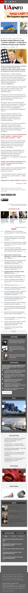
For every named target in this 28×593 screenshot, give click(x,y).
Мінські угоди (9, 194)
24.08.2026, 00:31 (8, 456)
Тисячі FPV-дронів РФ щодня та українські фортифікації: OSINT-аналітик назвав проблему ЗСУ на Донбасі (15, 293)
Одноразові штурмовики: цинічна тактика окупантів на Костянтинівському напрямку (17, 507)
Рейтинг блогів (16, 579)
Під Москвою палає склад (11, 285)
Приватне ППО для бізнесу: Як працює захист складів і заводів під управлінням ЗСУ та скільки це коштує (17, 348)
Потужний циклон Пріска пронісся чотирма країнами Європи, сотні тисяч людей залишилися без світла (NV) (14, 459)
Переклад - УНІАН (21, 183)
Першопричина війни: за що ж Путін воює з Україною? (17, 513)
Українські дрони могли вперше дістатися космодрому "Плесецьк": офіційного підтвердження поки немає (15, 262)
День (6, 536)
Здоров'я (8, 578)
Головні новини (9, 574)
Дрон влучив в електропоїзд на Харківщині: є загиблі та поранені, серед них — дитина (15, 256)
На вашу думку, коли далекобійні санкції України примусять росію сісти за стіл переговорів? (13, 367)
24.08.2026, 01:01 (8, 450)
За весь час (22, 536)
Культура (11, 576)
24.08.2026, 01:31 (8, 446)
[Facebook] (8, 2)
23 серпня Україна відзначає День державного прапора (8, 31)
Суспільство (19, 574)
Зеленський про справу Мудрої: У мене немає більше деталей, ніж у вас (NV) (15, 449)
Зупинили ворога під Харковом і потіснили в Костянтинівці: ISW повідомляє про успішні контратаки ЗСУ (15, 298)
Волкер (2, 194)
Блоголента (10, 579)
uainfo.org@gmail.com (20, 588)
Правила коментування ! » (21, 227)
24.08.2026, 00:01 (8, 462)
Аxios (14, 82)
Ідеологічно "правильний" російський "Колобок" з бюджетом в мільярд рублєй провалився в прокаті (17, 521)
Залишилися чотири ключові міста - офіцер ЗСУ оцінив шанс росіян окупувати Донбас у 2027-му (15, 244)
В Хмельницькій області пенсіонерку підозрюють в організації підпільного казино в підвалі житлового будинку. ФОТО (14, 414)
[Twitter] (10, 2)
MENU (2, 1)
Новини (13, 229)
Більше (14, 331)
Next (26, 28)
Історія (18, 576)
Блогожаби (14, 466)
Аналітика (14, 337)
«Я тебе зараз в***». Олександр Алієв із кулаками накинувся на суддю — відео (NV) (14, 444)
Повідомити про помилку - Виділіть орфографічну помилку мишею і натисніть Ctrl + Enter (13, 189)
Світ (8, 576)
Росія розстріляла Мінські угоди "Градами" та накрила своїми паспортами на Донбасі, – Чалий (14, 136)
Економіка (4, 576)
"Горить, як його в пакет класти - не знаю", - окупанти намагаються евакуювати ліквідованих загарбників (15, 323)
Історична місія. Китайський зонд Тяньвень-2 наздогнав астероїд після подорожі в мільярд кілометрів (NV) (15, 440)
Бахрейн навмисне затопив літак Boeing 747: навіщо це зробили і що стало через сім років (14, 238)
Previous (1, 28)
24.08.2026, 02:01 (8, 442)
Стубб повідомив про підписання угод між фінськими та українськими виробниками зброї (15, 308)
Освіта (21, 576)
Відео (18, 578)
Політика (14, 574)
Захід (14, 194)
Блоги (14, 503)
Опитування (14, 362)
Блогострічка (14, 435)
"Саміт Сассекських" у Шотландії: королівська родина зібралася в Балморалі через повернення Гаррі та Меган (15, 249)
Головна (4, 574)
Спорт (12, 578)
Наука (15, 576)
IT (5, 578)
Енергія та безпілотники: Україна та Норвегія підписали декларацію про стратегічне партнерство (13, 267)
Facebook (23, 180)
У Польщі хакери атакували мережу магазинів (13, 548)
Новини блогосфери (17, 38)
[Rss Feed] (5, 2)
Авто (3, 578)
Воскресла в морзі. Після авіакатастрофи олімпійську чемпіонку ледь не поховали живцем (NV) (14, 454)
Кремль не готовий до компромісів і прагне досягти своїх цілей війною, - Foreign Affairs (17, 356)
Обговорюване (9, 533)
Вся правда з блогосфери (6, 38)
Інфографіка (14, 486)
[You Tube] (13, 2)
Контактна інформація (10, 588)
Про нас (4, 588)
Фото (14, 398)
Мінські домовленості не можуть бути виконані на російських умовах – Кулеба (13, 163)
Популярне (20, 533)
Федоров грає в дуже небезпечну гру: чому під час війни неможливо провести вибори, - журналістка (17, 341)
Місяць (14, 536)
